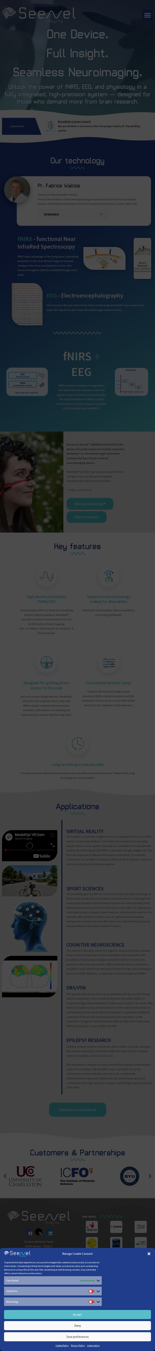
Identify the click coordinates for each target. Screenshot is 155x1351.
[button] (149, 1254)
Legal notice (93, 1345)
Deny (77, 1326)
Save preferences (77, 1337)
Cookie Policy (62, 1345)
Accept (77, 1314)
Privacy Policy (78, 1345)
